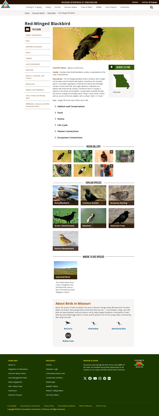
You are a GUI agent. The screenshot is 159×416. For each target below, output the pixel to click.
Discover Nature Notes (17, 373)
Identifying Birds (119, 328)
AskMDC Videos (52, 386)
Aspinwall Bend (63, 277)
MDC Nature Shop (15, 386)
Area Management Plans (17, 378)
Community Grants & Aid (55, 373)
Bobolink (87, 225)
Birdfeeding (93, 328)
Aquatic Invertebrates (34, 35)
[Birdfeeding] (93, 324)
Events (135, 2)
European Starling (118, 203)
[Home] (5, 6)
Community (124, 7)
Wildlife (99, 7)
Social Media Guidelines (66, 406)
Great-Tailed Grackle (64, 225)
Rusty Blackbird (62, 203)
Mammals (29, 70)
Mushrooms (30, 84)
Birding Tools (68, 341)
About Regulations (15, 382)
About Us (11, 365)
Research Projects (15, 395)
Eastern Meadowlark (64, 248)
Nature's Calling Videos (54, 390)
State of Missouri (85, 406)
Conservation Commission (30, 406)
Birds (28, 41)
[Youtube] (95, 379)
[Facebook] (90, 379)
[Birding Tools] (68, 336)
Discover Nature (70, 7)
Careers (49, 365)
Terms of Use (101, 406)
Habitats (29, 58)
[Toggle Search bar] (151, 7)
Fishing (48, 7)
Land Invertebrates (33, 64)
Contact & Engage (149, 2)
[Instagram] (99, 379)
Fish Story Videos (52, 395)
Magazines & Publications (18, 369)
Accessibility (11, 406)
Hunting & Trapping (34, 7)
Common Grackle (91, 203)
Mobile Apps (50, 382)
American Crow (117, 225)
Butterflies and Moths (34, 47)
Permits (58, 7)
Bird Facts (68, 328)
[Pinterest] (104, 379)
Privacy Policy (49, 406)
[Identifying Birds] (119, 324)
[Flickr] (109, 379)
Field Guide (51, 13)
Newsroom (12, 390)
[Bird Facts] (68, 324)
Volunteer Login (52, 369)
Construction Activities (54, 378)
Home (27, 13)
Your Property (111, 7)
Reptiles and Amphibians (35, 90)
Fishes (28, 52)
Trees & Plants (86, 7)
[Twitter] (85, 379)
